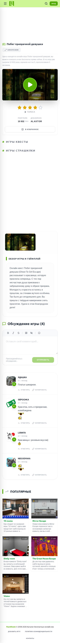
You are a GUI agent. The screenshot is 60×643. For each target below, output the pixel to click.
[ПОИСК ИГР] (46, 3)
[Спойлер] (31, 333)
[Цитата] (26, 333)
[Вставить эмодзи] (39, 333)
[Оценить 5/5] (40, 107)
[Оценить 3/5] (30, 107)
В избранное (32, 129)
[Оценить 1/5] (19, 107)
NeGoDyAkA (24, 458)
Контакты (30, 638)
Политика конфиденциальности (38, 631)
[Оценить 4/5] (35, 107)
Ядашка (22, 377)
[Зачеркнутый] (18, 333)
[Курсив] (13, 333)
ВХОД (54, 3)
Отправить (43, 360)
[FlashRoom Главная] (12, 3)
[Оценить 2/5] (24, 107)
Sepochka (23, 399)
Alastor (36, 121)
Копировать (41, 390)
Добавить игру (14, 631)
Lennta (22, 433)
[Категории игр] (5, 3)
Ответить (25, 390)
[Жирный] (8, 333)
